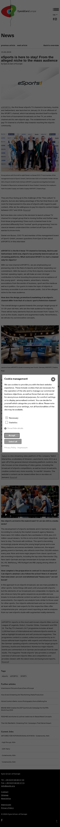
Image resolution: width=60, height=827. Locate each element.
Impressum (22, 447)
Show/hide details (15, 428)
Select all (13, 441)
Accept (12, 435)
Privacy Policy (10, 447)
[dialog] (30, 413)
